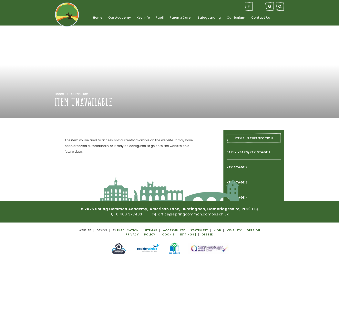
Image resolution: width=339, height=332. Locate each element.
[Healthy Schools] (148, 249)
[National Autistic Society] (208, 249)
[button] (174, 234)
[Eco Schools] (174, 249)
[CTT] (118, 249)
